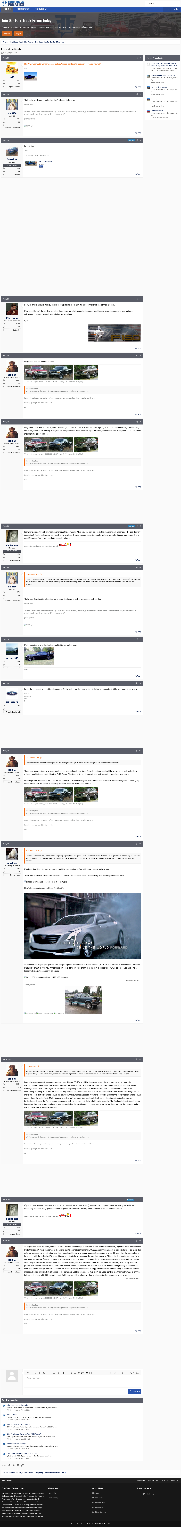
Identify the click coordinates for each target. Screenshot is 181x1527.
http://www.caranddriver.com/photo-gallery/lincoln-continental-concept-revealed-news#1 (62, 64)
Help (173, 1480)
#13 (140, 1059)
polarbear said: (31, 1066)
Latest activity (53, 1498)
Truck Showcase (23, 9)
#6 (140, 422)
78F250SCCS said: (32, 758)
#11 (140, 751)
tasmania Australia (14, 668)
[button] (28, 1373)
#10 (140, 683)
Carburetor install (157, 111)
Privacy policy (164, 1480)
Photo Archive (40, 9)
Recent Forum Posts (155, 58)
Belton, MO (17, 330)
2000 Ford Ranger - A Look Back (18, 1424)
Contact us (141, 1480)
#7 (140, 526)
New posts (52, 1493)
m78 (4, 53)
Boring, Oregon (15, 875)
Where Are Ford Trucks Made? (17, 1405)
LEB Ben (12, 374)
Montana (18, 175)
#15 (140, 1241)
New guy (154, 99)
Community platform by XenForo (90, 1524)
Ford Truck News (98, 1507)
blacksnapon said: (32, 574)
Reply (139, 87)
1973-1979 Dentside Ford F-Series (162, 71)
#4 (140, 299)
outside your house (14, 387)
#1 (140, 58)
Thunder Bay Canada (13, 712)
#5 (140, 356)
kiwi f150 (12, 113)
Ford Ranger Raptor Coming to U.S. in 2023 (22, 1453)
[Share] (137, 58)
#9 (140, 639)
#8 (140, 567)
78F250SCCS (12, 702)
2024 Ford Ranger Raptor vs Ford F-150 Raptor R (24, 1434)
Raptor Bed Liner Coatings (16, 1444)
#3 (140, 140)
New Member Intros (157, 82)
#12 (140, 844)
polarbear (12, 863)
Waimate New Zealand (13, 128)
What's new (53, 1488)
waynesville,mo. (15, 560)
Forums (7, 9)
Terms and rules (152, 1480)
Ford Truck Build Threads (159, 118)
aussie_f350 (12, 658)
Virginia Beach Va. (14, 87)
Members (95, 1493)
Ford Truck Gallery (98, 1502)
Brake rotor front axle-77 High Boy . (163, 75)
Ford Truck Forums (99, 1512)
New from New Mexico (159, 87)
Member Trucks (97, 1498)
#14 (140, 1199)
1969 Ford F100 (12, 1415)
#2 (140, 94)
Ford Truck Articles (10, 1400)
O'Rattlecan (12, 318)
